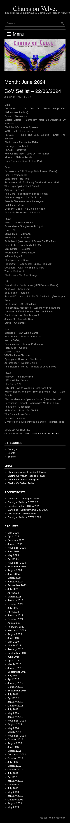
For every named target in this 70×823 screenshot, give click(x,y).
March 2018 (14, 664)
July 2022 (13, 607)
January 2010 (15, 795)
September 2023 (17, 585)
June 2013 (14, 746)
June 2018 (14, 656)
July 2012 (13, 762)
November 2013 (17, 735)
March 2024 (14, 577)
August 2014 (15, 724)
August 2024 (15, 570)
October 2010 (15, 784)
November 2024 (17, 562)
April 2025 (13, 559)
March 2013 (14, 750)
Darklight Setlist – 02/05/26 (23, 502)
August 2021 (15, 622)
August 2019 (15, 634)
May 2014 (13, 728)
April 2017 (13, 679)
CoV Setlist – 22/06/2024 (32, 90)
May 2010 (13, 792)
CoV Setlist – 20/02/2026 (22, 513)
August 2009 (15, 803)
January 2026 (15, 544)
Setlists (24, 433)
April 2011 (13, 777)
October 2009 (15, 799)
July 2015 (13, 709)
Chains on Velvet (35, 8)
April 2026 (13, 536)
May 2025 (13, 555)
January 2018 (15, 668)
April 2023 (13, 592)
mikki (28, 97)
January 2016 (15, 701)
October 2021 (15, 619)
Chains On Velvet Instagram (23, 479)
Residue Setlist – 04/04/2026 (24, 506)
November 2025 (17, 547)
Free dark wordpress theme (52, 818)
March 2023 (14, 596)
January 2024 (15, 581)
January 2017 (15, 683)
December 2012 (17, 754)
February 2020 (16, 626)
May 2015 (13, 713)
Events (11, 452)
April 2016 (13, 698)
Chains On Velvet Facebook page (27, 475)
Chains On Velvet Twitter (21, 483)
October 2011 (15, 769)
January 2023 (15, 600)
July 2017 (13, 675)
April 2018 (13, 660)
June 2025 (14, 551)
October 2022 (15, 604)
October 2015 (15, 705)
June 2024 (14, 574)
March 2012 (14, 765)
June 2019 (14, 637)
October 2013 (15, 739)
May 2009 (13, 807)
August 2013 (15, 743)
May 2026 (13, 532)
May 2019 (13, 641)
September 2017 (17, 671)
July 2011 (13, 773)
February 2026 (16, 540)
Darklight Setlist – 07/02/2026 (24, 517)
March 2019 (14, 645)
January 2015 (15, 716)
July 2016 (13, 694)
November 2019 (17, 630)
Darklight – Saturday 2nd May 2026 (28, 509)
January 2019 (15, 649)
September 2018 (17, 653)
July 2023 (13, 589)
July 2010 (13, 788)
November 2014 (17, 720)
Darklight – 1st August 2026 (23, 498)
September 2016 (17, 690)
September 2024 (17, 566)
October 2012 (15, 758)
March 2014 (14, 731)
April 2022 (13, 611)
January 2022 (15, 615)
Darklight (13, 449)
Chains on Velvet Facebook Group (27, 472)
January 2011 (15, 780)
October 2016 (15, 686)
